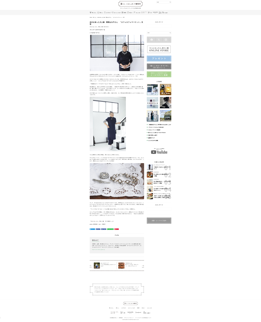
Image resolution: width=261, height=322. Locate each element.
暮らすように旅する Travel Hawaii (157, 132)
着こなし (94, 12)
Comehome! (156, 172)
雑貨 (125, 12)
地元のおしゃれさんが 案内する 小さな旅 (162, 193)
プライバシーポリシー (129, 317)
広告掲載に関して (113, 317)
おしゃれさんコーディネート (159, 164)
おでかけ (108, 12)
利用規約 (121, 317)
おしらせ (138, 12)
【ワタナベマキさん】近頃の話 (156, 127)
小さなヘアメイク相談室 (154, 129)
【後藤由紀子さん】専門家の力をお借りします (159, 124)
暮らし (101, 12)
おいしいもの (117, 12)
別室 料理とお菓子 (152, 135)
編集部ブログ (151, 137)
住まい (131, 12)
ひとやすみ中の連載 (153, 140)
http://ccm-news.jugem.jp (98, 249)
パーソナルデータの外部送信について (143, 317)
